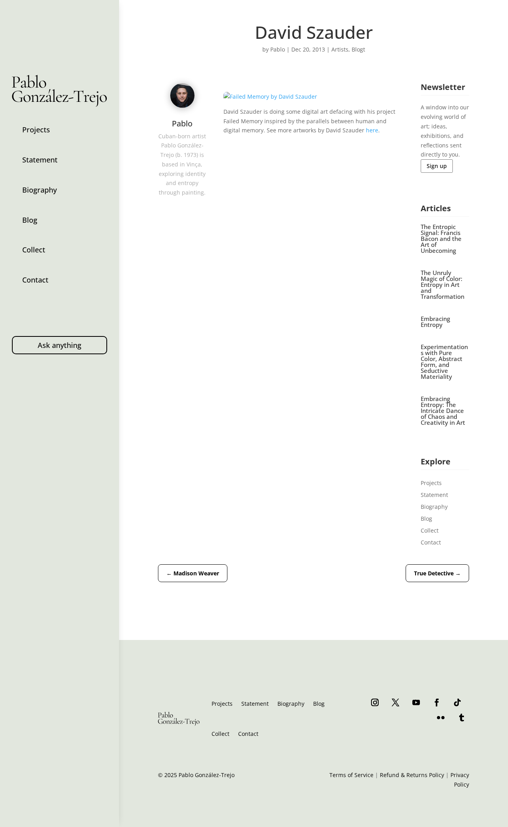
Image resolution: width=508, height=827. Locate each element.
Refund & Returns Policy (412, 775)
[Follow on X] (395, 702)
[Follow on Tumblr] (461, 717)
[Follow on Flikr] (440, 717)
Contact (35, 280)
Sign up (437, 166)
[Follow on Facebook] (436, 702)
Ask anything (59, 345)
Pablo (277, 49)
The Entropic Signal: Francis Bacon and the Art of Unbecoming (441, 238)
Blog (29, 220)
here (372, 130)
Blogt (358, 49)
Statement (40, 159)
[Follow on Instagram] (375, 702)
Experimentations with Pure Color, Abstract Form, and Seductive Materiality (444, 361)
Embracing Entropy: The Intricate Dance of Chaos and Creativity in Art (443, 410)
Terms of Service (351, 775)
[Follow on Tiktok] (457, 702)
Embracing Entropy (435, 322)
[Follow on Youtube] (416, 702)
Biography (39, 190)
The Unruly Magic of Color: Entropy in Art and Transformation (442, 284)
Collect (33, 249)
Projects (36, 129)
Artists (339, 49)
